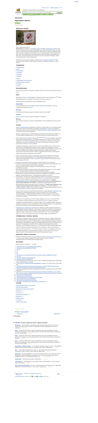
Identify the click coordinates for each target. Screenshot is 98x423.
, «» (31, 281)
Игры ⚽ (50, 14)
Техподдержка (32, 373)
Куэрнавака (19, 313)
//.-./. (24, 275)
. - (19, 256)
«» (52, 61)
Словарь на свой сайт (54, 7)
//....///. (26, 278)
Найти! (59, 12)
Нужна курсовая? (24, 311)
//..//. (25, 259)
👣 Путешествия (19, 374)
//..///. (26, 257)
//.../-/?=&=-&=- (37, 255)
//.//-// (27, 280)
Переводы (38, 14)
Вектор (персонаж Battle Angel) (22, 365)
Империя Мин (18, 359)
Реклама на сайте (38, 373)
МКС (16, 349)
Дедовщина (17, 325)
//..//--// (26, 248)
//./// (24, 274)
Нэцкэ (16, 335)
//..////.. (29, 246)
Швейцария (18, 353)
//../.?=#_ (29, 263)
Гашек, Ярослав (19, 361)
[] (53, 59)
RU (60, 7)
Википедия (25, 14)
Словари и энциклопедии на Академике (33, 10)
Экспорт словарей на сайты (19, 376)
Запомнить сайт (45, 7)
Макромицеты (57, 313)
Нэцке (16, 330)
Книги (44, 14)
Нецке (16, 340)
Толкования (32, 14)
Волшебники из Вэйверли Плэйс (23, 346)
